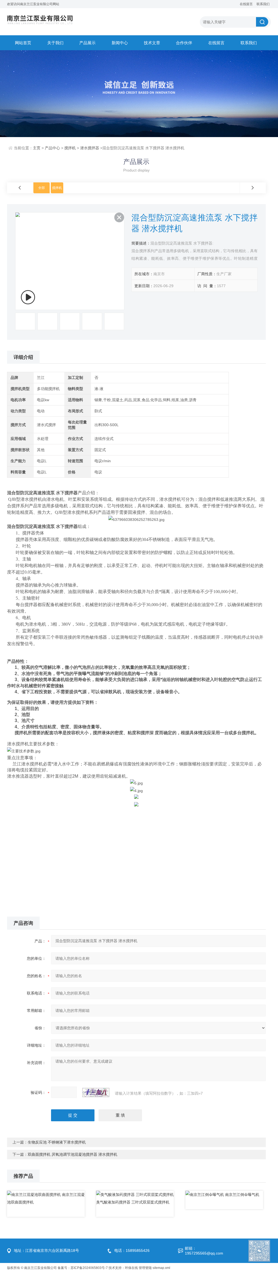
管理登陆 (145, 1268)
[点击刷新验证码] (95, 1092)
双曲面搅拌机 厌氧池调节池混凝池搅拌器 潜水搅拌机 (72, 1154)
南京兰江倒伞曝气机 (242, 1194)
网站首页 (23, 42)
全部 (41, 188)
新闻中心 (120, 42)
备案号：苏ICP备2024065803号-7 (83, 1268)
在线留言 (246, 4)
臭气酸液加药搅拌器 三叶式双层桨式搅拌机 (132, 1202)
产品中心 (52, 148)
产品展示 (87, 42)
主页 (36, 148)
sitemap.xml (161, 1268)
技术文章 (152, 42)
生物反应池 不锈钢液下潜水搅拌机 (57, 1142)
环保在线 (131, 1268)
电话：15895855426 (132, 1250)
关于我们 (55, 42)
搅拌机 (70, 148)
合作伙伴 (184, 42)
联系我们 (263, 4)
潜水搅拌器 (89, 148)
